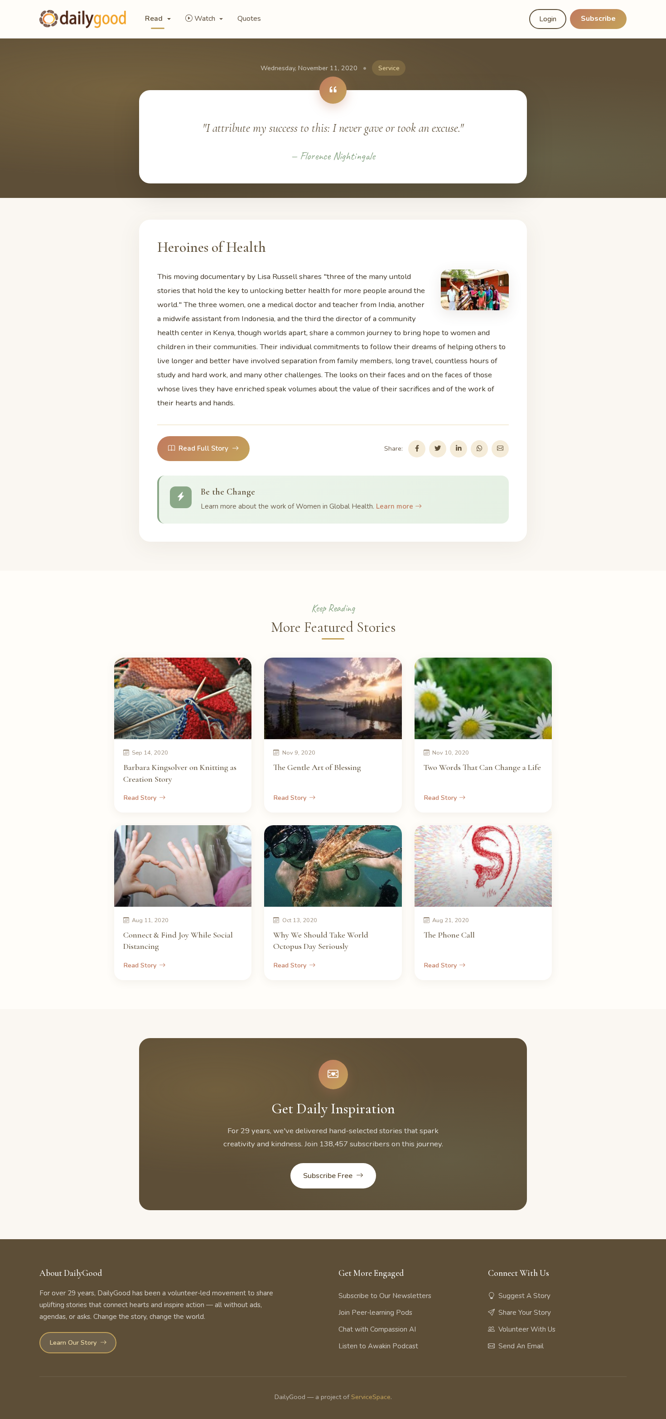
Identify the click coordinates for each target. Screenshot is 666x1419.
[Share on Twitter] (437, 448)
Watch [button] (205, 19)
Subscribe (598, 19)
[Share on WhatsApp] (479, 448)
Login (547, 19)
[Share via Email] (500, 448)
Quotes (249, 19)
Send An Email (521, 1346)
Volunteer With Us (526, 1329)
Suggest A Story (524, 1295)
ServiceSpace (371, 1396)
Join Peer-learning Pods (375, 1312)
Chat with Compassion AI (377, 1329)
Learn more (395, 506)
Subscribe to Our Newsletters (384, 1295)
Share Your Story (524, 1312)
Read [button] (154, 19)
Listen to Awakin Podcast (378, 1346)
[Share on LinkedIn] (458, 448)
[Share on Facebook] (416, 448)
